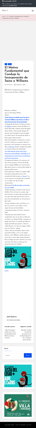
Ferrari (24, 176)
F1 (5, 64)
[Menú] (33, 10)
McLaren (11, 146)
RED (10, 64)
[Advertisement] (18, 39)
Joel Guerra (12, 317)
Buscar (6, 348)
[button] (13, 320)
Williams (9, 126)
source (6, 270)
